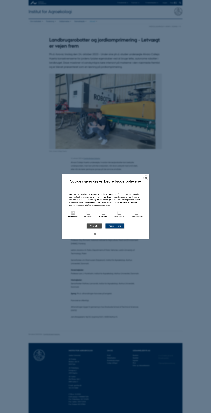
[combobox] (146, 178)
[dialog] (105, 206)
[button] (105, 234)
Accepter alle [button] (115, 226)
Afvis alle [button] (94, 226)
